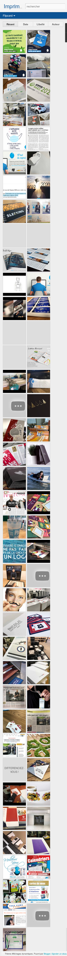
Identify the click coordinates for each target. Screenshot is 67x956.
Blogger (47, 953)
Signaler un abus (59, 953)
